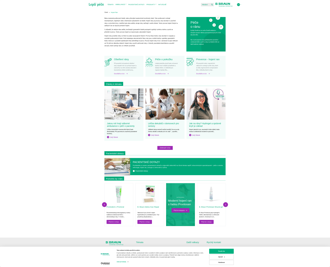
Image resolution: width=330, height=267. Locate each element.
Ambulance (120, 4)
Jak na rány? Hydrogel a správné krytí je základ (205, 124)
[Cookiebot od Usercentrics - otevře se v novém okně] (105, 263)
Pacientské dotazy (136, 4)
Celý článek (114, 137)
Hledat (212, 4)
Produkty (150, 4)
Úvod (106, 12)
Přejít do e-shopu (114, 222)
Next (225, 204)
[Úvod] (96, 4)
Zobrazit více (165, 148)
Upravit (220, 257)
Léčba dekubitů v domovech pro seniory (163, 124)
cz (238, 4)
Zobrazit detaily (121, 261)
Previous (104, 204)
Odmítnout (221, 262)
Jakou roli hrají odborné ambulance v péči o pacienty (121, 124)
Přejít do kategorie (179, 210)
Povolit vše (221, 251)
